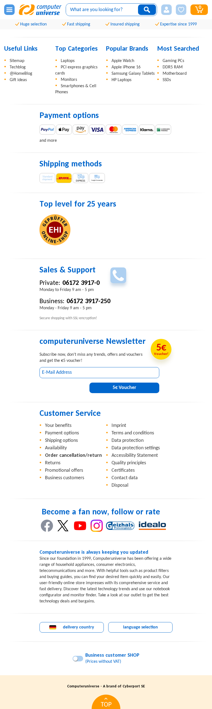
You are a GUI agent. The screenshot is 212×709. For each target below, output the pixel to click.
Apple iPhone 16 (126, 67)
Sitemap (17, 61)
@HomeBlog (21, 73)
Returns (52, 463)
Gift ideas (18, 80)
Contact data (125, 478)
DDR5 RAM (173, 67)
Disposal (120, 485)
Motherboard (175, 73)
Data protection (128, 440)
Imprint (119, 425)
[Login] (166, 9)
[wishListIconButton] (181, 9)
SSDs (167, 80)
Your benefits (58, 425)
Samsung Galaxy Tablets (133, 73)
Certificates (123, 470)
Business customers (64, 478)
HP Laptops (121, 80)
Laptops (68, 61)
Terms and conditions (133, 433)
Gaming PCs (173, 61)
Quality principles (129, 463)
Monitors (69, 80)
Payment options (62, 433)
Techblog (18, 67)
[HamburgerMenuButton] (9, 9)
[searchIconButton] (147, 9)
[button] (166, 9)
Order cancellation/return (73, 455)
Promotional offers (64, 470)
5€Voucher (124, 387)
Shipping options (61, 440)
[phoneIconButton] (118, 275)
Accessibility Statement (135, 455)
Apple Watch (123, 61)
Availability (56, 448)
